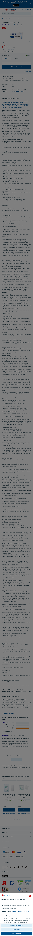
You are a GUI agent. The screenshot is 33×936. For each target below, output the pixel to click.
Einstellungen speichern (16, 925)
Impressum (26, 911)
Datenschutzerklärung (17, 911)
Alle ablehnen (16, 929)
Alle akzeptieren (16, 933)
